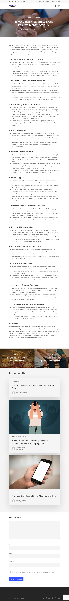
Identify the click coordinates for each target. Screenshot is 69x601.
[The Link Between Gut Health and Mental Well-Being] (34, 387)
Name (11, 545)
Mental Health (38, 17)
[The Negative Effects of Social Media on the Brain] (34, 480)
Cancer (29, 17)
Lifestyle (14, 436)
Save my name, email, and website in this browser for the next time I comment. (32, 572)
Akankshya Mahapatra (29, 29)
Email (11, 553)
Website (11, 561)
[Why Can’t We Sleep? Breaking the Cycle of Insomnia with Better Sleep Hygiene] (34, 426)
